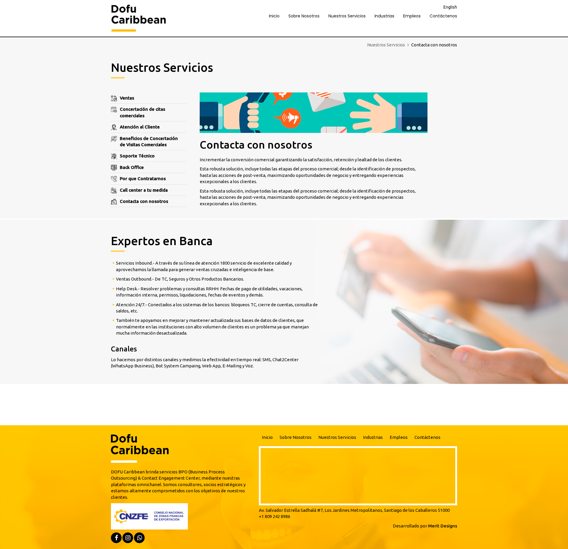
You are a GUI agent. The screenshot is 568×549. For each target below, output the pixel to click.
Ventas (127, 97)
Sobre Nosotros (304, 16)
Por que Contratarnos (143, 178)
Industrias (384, 16)
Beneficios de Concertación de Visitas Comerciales (149, 141)
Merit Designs (442, 525)
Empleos (412, 16)
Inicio (274, 16)
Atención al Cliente (140, 126)
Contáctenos (443, 16)
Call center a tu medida (144, 190)
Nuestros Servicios (347, 16)
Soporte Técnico (137, 155)
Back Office (132, 167)
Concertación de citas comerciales (142, 112)
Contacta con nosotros (144, 201)
